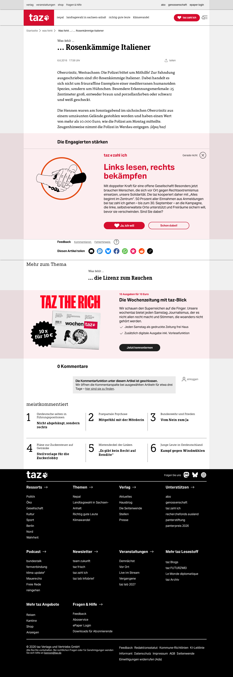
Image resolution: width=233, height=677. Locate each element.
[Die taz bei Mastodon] (186, 476)
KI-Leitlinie (197, 648)
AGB (172, 653)
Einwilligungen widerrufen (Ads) (140, 659)
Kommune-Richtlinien (174, 648)
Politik (30, 497)
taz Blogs (172, 562)
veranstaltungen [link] (45, 4)
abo (168, 497)
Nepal (77, 497)
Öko (29, 502)
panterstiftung (175, 520)
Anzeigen (32, 632)
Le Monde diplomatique (182, 574)
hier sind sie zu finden (99, 389)
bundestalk (34, 561)
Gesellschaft (34, 508)
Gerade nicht (190, 155)
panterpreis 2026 (177, 526)
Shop (29, 626)
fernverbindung (36, 567)
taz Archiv (172, 580)
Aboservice (80, 620)
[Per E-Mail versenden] (91, 251)
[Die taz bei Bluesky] (195, 476)
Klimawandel (81, 520)
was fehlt (47, 30)
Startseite (32, 30)
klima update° (35, 573)
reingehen (33, 590)
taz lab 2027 (127, 584)
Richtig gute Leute (85, 514)
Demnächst (127, 561)
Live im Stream (129, 573)
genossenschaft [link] (177, 4)
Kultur (30, 514)
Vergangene (127, 578)
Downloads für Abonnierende (93, 631)
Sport (30, 520)
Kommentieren (83, 242)
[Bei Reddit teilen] (142, 251)
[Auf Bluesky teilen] (108, 251)
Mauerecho (34, 578)
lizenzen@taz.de (52, 652)
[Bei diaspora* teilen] (133, 251)
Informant (126, 653)
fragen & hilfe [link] (74, 4)
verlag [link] (29, 4)
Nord (29, 532)
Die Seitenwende (130, 508)
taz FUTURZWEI (176, 568)
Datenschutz (143, 653)
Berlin (30, 526)
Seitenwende (185, 653)
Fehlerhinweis (102, 242)
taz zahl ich (173, 508)
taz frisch (79, 567)
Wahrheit (32, 537)
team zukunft (81, 561)
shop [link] (61, 4)
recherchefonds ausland (182, 514)
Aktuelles (125, 497)
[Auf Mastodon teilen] (100, 251)
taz (37, 475)
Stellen (124, 514)
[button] (205, 17)
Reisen (30, 615)
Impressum (161, 653)
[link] (61, 18)
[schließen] (203, 155)
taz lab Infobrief (83, 578)
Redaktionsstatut (146, 648)
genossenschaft (176, 502)
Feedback (79, 614)
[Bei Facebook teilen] (116, 251)
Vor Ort (124, 567)
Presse (124, 520)
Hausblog (125, 502)
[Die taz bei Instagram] (204, 476)
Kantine (31, 621)
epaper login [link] (197, 4)
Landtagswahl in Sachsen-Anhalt (90, 505)
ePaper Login (82, 625)
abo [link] (163, 4)
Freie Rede (33, 584)
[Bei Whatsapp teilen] (125, 251)
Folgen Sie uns (172, 475)
